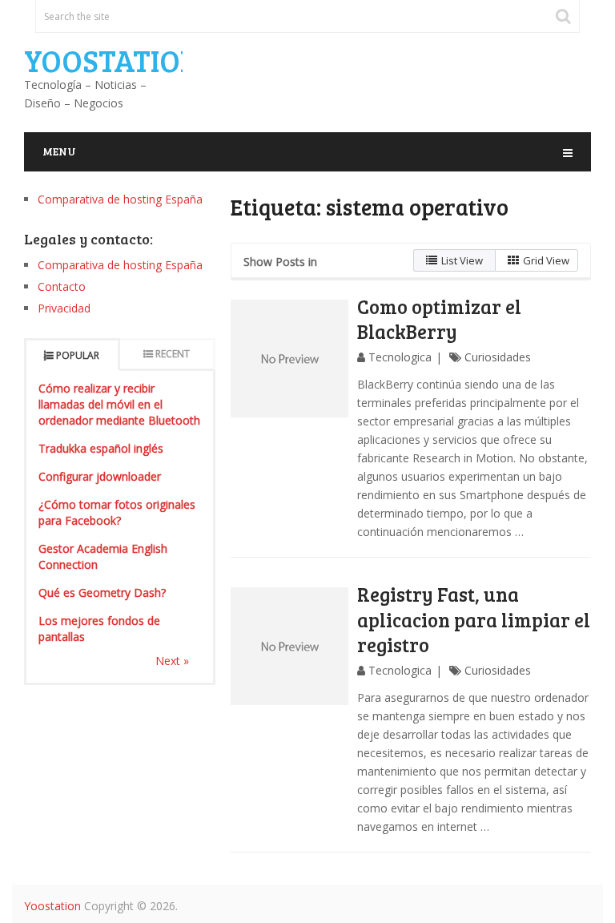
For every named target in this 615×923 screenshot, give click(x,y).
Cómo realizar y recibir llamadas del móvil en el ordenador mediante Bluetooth (119, 404)
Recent (172, 354)
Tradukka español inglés (100, 448)
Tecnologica (400, 357)
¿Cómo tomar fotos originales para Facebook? (116, 512)
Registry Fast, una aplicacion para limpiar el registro (473, 619)
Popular (77, 355)
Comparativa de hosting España (120, 199)
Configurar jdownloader (99, 476)
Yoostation (112, 60)
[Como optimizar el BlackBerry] (289, 358)
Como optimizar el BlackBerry (439, 319)
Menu (59, 151)
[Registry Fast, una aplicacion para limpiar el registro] (289, 646)
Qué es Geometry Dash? (102, 592)
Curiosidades (497, 357)
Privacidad (64, 308)
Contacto (62, 286)
